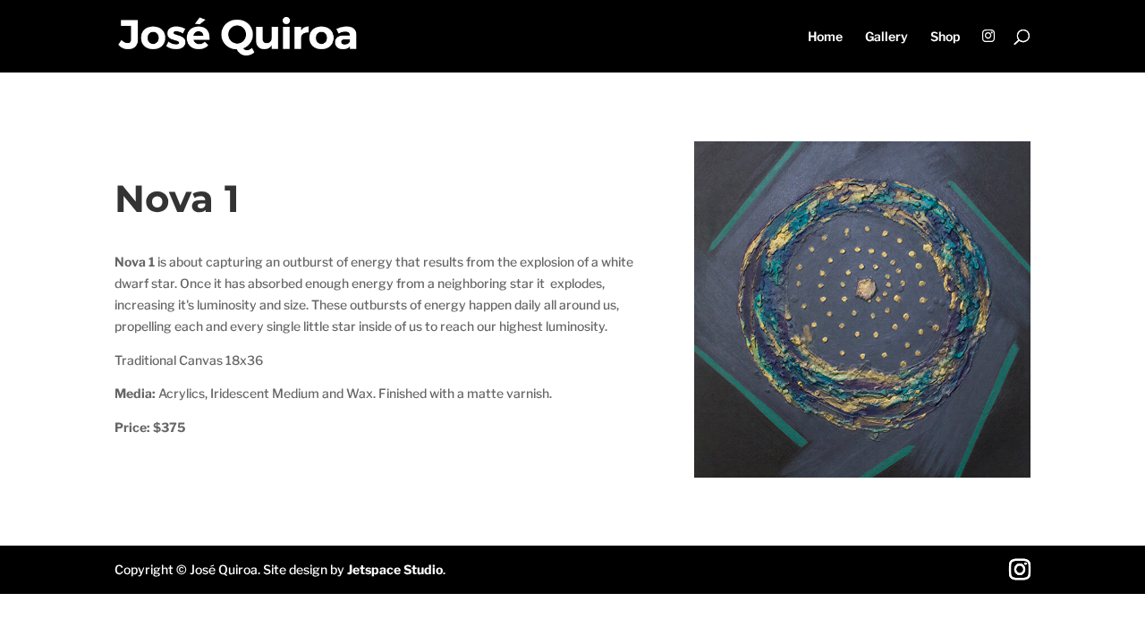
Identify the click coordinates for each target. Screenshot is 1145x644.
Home (825, 37)
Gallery (886, 37)
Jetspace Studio (395, 569)
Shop (945, 37)
